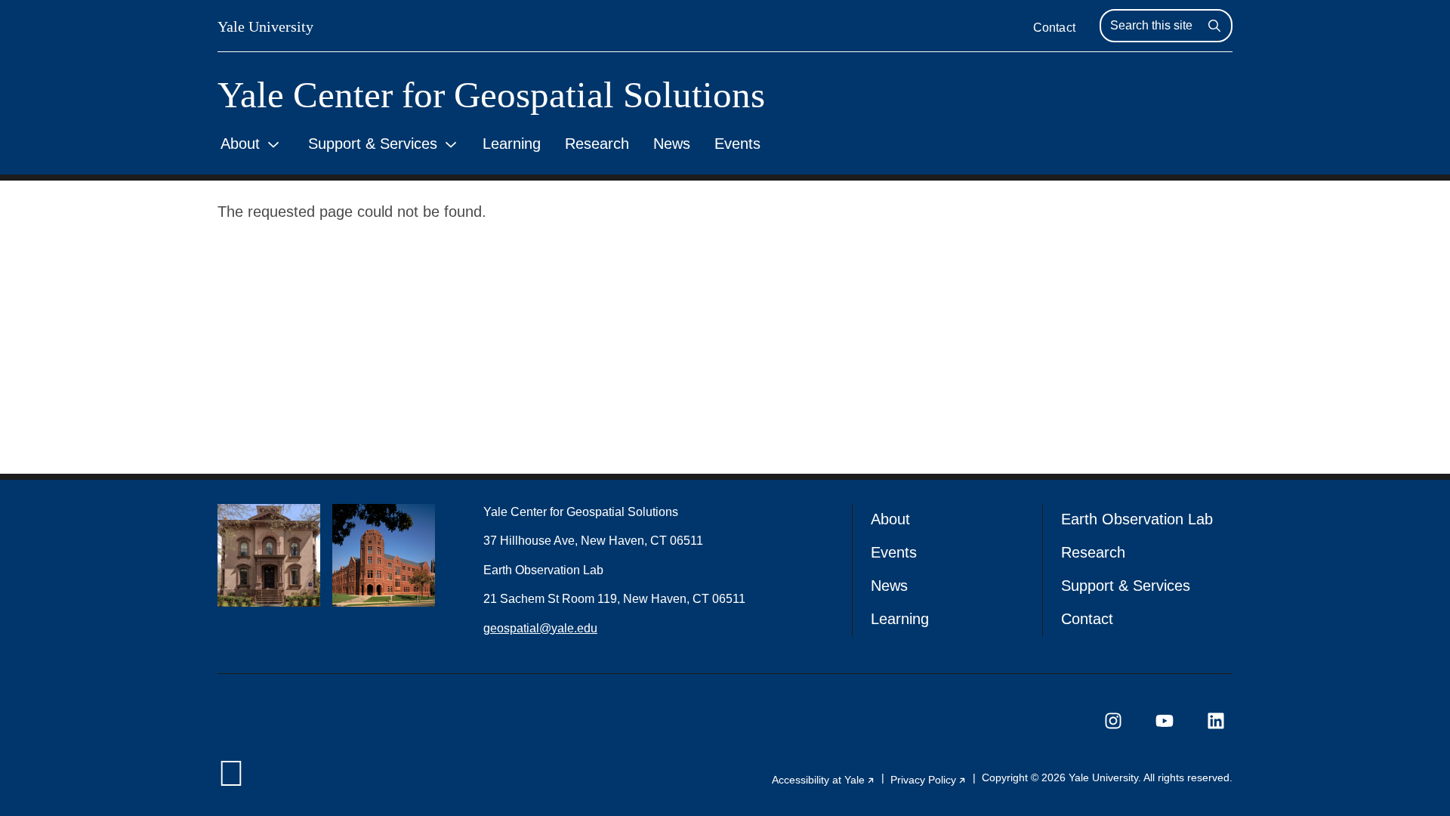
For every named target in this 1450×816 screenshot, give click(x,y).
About (240, 143)
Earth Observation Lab (1137, 519)
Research (597, 143)
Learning (512, 143)
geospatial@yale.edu (540, 628)
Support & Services (372, 143)
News (671, 143)
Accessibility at (823, 780)
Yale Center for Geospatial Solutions (491, 94)
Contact (1054, 27)
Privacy (928, 780)
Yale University (265, 26)
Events (737, 143)
